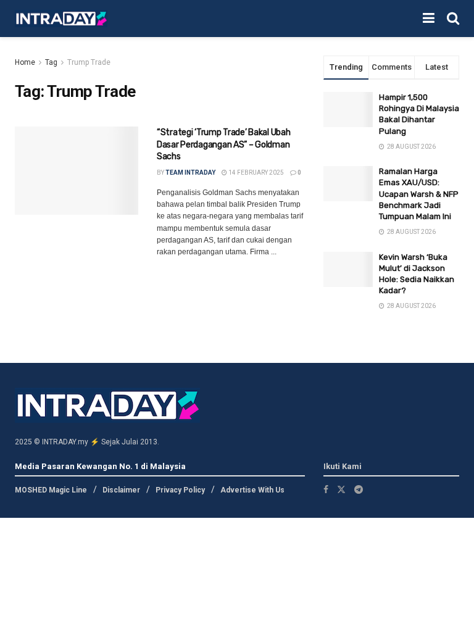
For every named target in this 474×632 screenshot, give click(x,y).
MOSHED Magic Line (51, 490)
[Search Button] (453, 18)
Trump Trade (88, 62)
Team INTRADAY (190, 172)
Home (25, 62)
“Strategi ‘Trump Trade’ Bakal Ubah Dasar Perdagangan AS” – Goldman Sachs (223, 144)
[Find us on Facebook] (325, 489)
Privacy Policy (180, 490)
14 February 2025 (255, 172)
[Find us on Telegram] (358, 489)
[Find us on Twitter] (341, 489)
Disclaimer (121, 490)
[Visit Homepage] (61, 19)
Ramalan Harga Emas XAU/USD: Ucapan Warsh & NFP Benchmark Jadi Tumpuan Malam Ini (419, 194)
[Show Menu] (428, 18)
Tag (51, 62)
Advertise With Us (252, 490)
